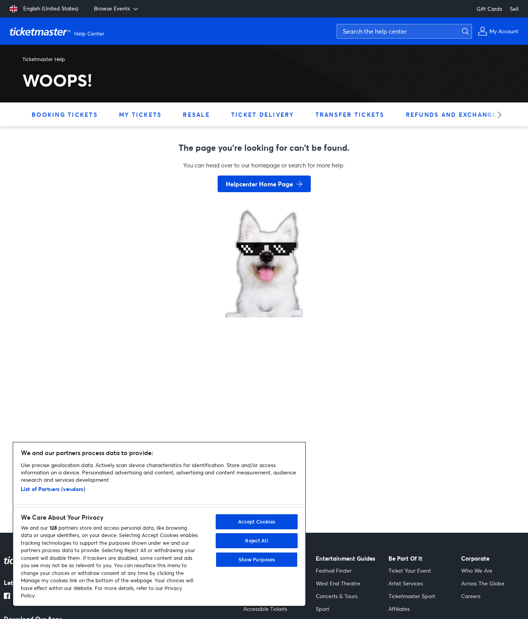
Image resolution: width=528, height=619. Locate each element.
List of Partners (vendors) (53, 489)
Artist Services (405, 583)
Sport (322, 608)
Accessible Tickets (265, 608)
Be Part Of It (405, 558)
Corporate (475, 558)
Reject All (256, 540)
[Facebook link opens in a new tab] (7, 596)
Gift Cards (489, 8)
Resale (196, 114)
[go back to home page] (264, 290)
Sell (514, 8)
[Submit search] (464, 31)
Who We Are (476, 570)
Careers (470, 596)
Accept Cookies (257, 521)
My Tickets (140, 114)
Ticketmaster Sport (411, 596)
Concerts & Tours (337, 596)
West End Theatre (338, 583)
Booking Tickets (65, 114)
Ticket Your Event (409, 570)
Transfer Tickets (350, 114)
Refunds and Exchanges (453, 114)
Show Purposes (256, 559)
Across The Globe (482, 583)
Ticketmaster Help (43, 59)
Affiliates (399, 608)
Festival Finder (334, 570)
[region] (159, 524)
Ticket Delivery (262, 114)
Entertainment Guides (345, 558)
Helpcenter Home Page (259, 184)
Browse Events (112, 8)
